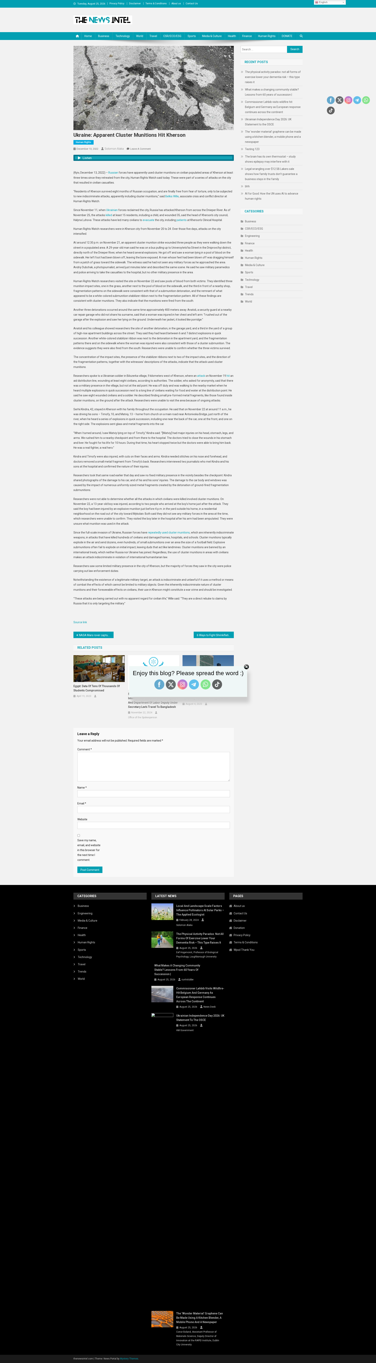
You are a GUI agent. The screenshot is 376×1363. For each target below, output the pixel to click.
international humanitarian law (148, 557)
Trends (249, 294)
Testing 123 (252, 149)
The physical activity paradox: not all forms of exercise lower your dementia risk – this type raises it (273, 77)
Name (82, 787)
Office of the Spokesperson (142, 717)
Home (88, 36)
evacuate (148, 220)
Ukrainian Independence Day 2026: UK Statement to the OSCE (268, 122)
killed (109, 215)
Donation (239, 927)
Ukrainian (112, 210)
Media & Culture (212, 36)
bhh (247, 186)
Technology (123, 36)
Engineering (252, 235)
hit (228, 375)
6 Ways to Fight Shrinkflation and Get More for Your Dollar (215, 635)
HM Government (185, 1030)
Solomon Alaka (114, 148)
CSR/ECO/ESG (172, 36)
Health (232, 36)
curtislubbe (187, 979)
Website (82, 819)
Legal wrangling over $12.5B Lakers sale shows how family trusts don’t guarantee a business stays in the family (271, 174)
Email (81, 803)
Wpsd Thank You (244, 949)
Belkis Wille (172, 196)
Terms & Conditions (156, 3)
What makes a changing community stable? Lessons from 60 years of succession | (272, 92)
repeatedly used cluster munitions (169, 532)
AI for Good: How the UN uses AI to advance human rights (271, 196)
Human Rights (267, 36)
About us (176, 3)
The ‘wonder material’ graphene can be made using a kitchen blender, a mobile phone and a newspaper (273, 136)
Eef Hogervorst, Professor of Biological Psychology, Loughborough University (197, 954)
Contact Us (192, 3)
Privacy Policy (116, 3)
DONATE (287, 36)
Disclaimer (135, 3)
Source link (80, 622)
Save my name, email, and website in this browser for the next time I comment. (88, 850)
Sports (192, 36)
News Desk (209, 1006)
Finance (247, 36)
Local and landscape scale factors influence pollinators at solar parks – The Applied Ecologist (200, 910)
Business (103, 36)
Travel (153, 36)
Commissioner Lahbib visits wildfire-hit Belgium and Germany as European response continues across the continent (273, 107)
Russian (113, 172)
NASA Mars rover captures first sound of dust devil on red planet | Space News (96, 635)
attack (201, 375)
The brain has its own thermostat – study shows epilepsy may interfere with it (270, 159)
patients (181, 220)
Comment (84, 749)
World (139, 36)
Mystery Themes (129, 1358)
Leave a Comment (140, 148)
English (322, 2)
